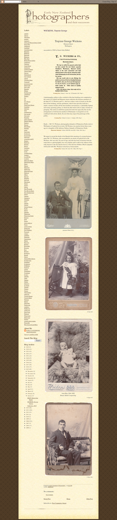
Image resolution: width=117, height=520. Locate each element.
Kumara (26, 144)
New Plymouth (28, 189)
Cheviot (26, 73)
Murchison (27, 182)
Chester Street (27, 71)
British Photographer (29, 60)
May (29, 387)
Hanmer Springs (28, 121)
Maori (25, 164)
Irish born (26, 137)
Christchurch (27, 75)
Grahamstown (28, 112)
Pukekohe (26, 237)
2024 (27, 349)
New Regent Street (29, 191)
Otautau (26, 203)
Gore (25, 110)
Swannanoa (27, 271)
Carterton (26, 64)
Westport (26, 314)
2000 (27, 428)
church (26, 78)
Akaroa (26, 35)
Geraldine (26, 107)
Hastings (26, 123)
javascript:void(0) (29, 139)
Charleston (27, 68)
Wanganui (27, 303)
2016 (27, 367)
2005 (27, 425)
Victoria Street (28, 298)
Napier (26, 183)
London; (26, 155)
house (25, 130)
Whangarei (27, 317)
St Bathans (27, 266)
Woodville (27, 323)
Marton (26, 166)
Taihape (26, 280)
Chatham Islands (28, 69)
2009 (27, 419)
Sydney (26, 275)
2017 (27, 365)
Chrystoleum (27, 76)
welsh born (27, 310)
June (29, 384)
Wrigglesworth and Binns (31, 324)
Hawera (26, 125)
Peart (25, 219)
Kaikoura (26, 142)
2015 (27, 369)
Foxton (26, 103)
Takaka (26, 282)
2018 (27, 362)
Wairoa (26, 301)
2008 (27, 421)
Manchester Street (29, 162)
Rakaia (26, 241)
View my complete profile (31, 334)
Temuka (26, 287)
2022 (27, 353)
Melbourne (27, 169)
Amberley (26, 41)
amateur (26, 39)
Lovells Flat (27, 157)
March (29, 391)
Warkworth (27, 305)
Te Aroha (26, 285)
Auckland (26, 48)
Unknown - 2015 (32, 406)
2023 (27, 351)
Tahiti (25, 278)
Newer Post (47, 499)
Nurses (26, 194)
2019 (27, 360)
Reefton (26, 244)
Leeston (26, 150)
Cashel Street (27, 66)
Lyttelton (26, 159)
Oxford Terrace (28, 207)
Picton (26, 225)
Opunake (26, 200)
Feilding (26, 96)
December (30, 371)
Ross (25, 250)
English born (27, 92)
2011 (27, 414)
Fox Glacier (27, 101)
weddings (26, 307)
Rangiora (26, 242)
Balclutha (26, 51)
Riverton (26, 248)
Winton (26, 319)
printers (26, 234)
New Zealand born (29, 192)
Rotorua (26, 251)
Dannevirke (27, 85)
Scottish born (27, 260)
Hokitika (26, 128)
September (31, 378)
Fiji (25, 98)
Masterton (26, 167)
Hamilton (26, 117)
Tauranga (26, 283)
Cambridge (27, 62)
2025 (27, 347)
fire (25, 100)
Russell (26, 255)
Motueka (26, 178)
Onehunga (27, 198)
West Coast (27, 312)
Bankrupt (26, 53)
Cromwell (26, 82)
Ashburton (27, 46)
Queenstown (27, 239)
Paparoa (26, 217)
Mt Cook (26, 180)
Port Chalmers (28, 230)
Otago (25, 201)
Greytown (26, 116)
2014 (27, 408)
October (30, 376)
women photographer (30, 321)
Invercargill (27, 135)
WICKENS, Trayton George (32, 403)
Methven (26, 173)
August (30, 380)
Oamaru (26, 196)
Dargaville (27, 87)
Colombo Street (28, 80)
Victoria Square (28, 296)
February (30, 393)
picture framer (28, 226)
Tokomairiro (27, 292)
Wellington (27, 308)
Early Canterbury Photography (33, 331)
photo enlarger (28, 223)
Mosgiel (26, 176)
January (30, 396)
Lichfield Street (28, 153)
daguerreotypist (28, 84)
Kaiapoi (26, 141)
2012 (27, 412)
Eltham (26, 91)
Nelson (26, 187)
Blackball (26, 55)
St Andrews (27, 264)
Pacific (26, 208)
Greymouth (27, 114)
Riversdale (27, 246)
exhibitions (27, 94)
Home (68, 499)
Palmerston (27, 214)
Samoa (26, 257)
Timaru (26, 291)
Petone (26, 221)
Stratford (26, 267)
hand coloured (28, 119)
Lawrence (26, 148)
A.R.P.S (26, 34)
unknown (26, 294)
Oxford (26, 205)
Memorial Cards (28, 171)
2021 (27, 356)
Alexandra (27, 37)
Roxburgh (27, 253)
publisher (26, 235)
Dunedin (26, 89)
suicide (26, 269)
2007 (27, 423)
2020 (27, 358)
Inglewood (27, 134)
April (29, 389)
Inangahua (27, 132)
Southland (27, 262)
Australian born (28, 50)
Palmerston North (28, 216)
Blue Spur (26, 59)
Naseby (26, 185)
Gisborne (26, 109)
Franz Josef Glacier (29, 105)
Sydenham (27, 273)
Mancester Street (28, 160)
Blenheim (26, 57)
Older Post (89, 499)
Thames (26, 289)
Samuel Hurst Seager (29, 258)
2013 (27, 410)
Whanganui (27, 316)
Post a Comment (49, 494)
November (31, 373)
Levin (25, 151)
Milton (26, 175)
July (29, 382)
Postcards (26, 232)
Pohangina (27, 228)
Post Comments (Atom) (59, 503)
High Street (27, 126)
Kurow (26, 146)
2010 (27, 417)
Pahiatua (26, 212)
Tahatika (26, 276)
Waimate (26, 300)
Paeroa (26, 210)
